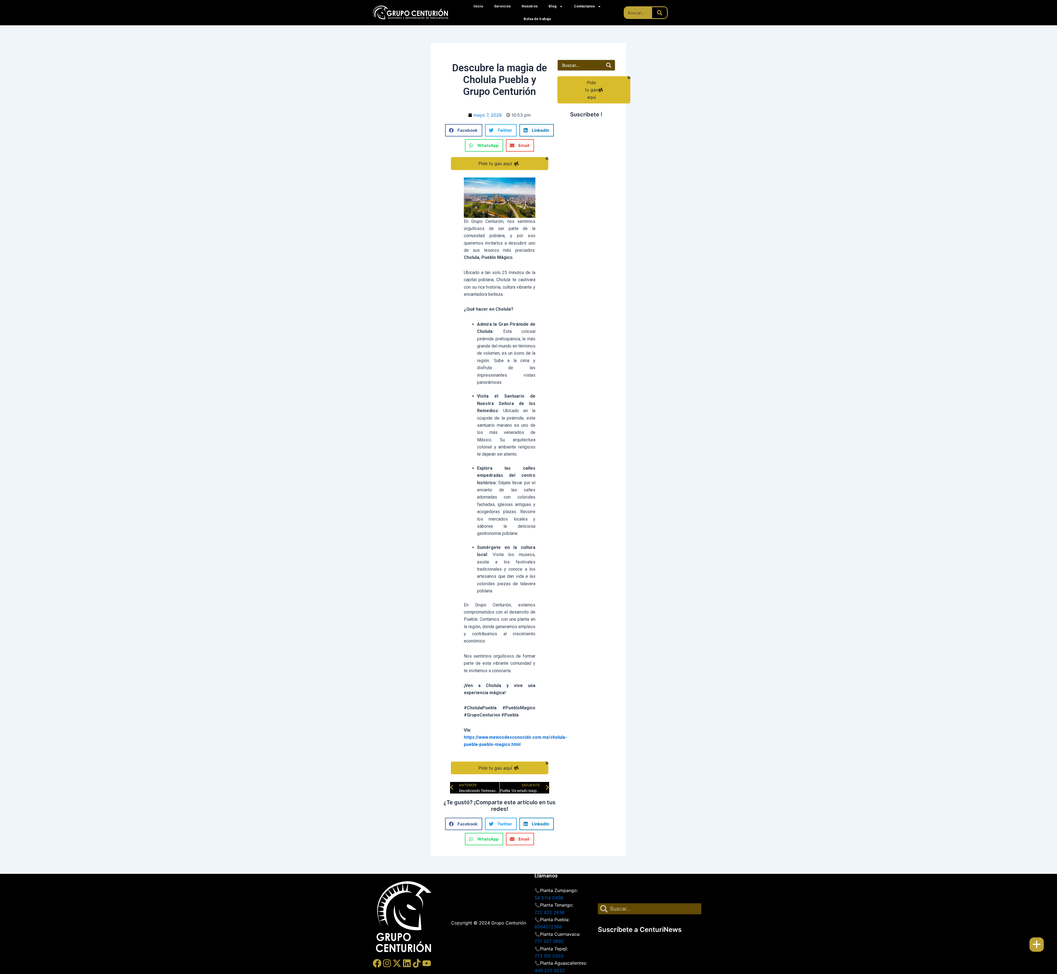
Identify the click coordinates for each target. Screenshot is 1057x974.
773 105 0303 (549, 956)
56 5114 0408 (549, 898)
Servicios (502, 6)
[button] (463, 130)
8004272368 (548, 926)
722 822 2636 (550, 912)
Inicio (478, 6)
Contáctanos (584, 6)
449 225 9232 (550, 970)
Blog (553, 6)
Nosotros (530, 6)
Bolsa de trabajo (537, 19)
